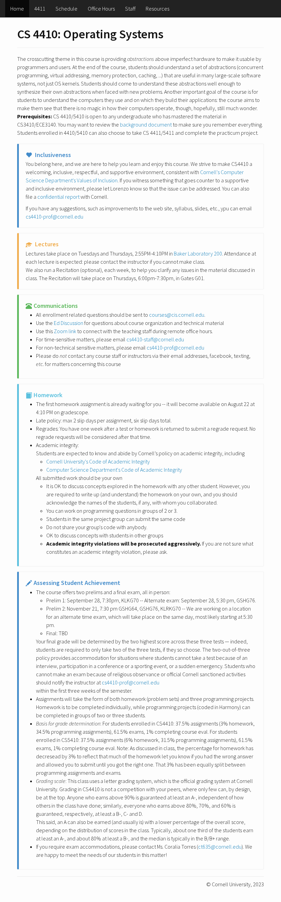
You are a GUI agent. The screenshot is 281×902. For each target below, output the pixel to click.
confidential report (58, 196)
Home (17, 8)
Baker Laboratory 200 (198, 253)
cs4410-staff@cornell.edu (155, 339)
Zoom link (65, 331)
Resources (157, 8)
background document (146, 124)
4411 (39, 8)
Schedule (66, 8)
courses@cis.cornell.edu (176, 314)
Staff (130, 8)
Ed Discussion (68, 322)
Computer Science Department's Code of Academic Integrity (114, 469)
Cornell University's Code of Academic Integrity (98, 461)
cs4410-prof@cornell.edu (54, 216)
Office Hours (101, 8)
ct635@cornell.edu (220, 846)
